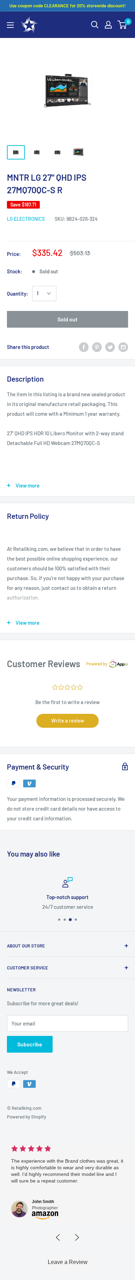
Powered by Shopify (26, 1116)
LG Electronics (26, 219)
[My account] (108, 25)
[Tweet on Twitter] (110, 347)
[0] (122, 25)
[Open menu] (10, 25)
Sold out (67, 319)
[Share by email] (123, 347)
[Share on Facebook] (84, 347)
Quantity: (17, 293)
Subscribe (29, 1044)
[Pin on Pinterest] (97, 347)
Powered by (96, 663)
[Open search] (95, 25)
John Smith (43, 1201)
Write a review (67, 720)
